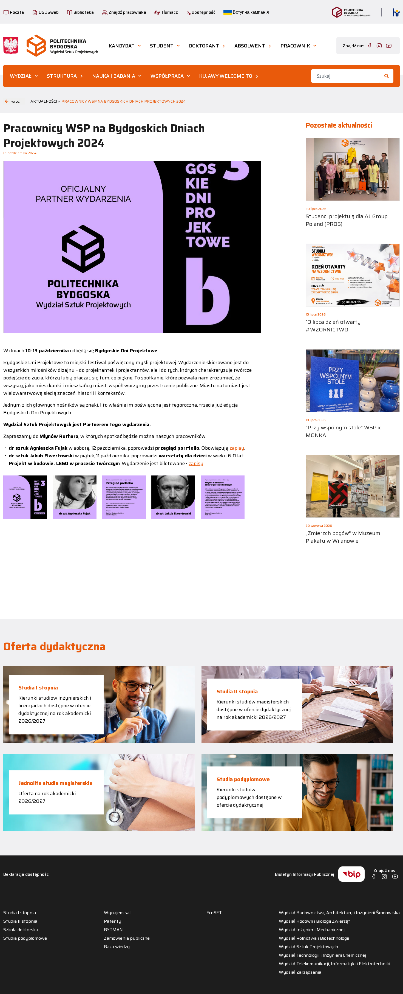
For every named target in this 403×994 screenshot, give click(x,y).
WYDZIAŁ (21, 76)
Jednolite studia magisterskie (55, 783)
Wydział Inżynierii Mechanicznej (312, 930)
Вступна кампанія (250, 12)
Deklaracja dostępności (26, 874)
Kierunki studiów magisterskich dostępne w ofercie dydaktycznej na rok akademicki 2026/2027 (254, 709)
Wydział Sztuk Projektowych (308, 947)
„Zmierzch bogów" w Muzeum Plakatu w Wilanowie (343, 537)
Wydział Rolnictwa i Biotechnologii (314, 938)
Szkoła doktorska (20, 930)
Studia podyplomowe (243, 779)
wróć (15, 101)
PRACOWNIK (295, 46)
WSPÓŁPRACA (167, 76)
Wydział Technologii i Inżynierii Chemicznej (322, 955)
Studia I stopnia (38, 687)
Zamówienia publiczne (127, 938)
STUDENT (162, 46)
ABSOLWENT (249, 46)
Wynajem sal (117, 912)
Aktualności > (45, 101)
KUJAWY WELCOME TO (225, 76)
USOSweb (48, 12)
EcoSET (214, 912)
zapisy (236, 448)
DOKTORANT (204, 46)
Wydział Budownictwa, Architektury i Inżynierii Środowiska (339, 912)
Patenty (112, 921)
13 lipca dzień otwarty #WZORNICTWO (333, 325)
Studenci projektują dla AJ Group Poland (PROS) (347, 220)
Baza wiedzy (117, 947)
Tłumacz (169, 12)
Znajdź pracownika (126, 12)
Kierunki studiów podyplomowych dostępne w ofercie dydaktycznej (249, 797)
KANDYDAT (122, 46)
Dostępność (203, 12)
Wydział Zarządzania (300, 972)
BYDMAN (113, 930)
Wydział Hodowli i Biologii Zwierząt (314, 921)
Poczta (16, 12)
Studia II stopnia (237, 691)
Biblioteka (83, 12)
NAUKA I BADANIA (113, 76)
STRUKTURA (62, 76)
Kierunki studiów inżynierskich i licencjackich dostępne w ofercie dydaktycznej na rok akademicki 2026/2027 (54, 709)
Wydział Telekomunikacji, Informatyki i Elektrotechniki (334, 964)
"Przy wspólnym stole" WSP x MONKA (343, 431)
